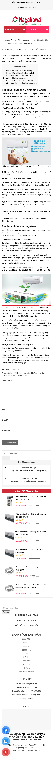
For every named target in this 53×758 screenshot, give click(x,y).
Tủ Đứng (26, 668)
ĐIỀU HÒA (38, 736)
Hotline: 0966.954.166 (27, 8)
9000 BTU (26, 639)
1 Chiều (26, 653)
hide (23, 67)
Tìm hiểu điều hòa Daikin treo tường (17, 71)
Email (5, 420)
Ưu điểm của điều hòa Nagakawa (19, 80)
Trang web (6, 430)
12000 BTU (26, 643)
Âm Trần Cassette (26, 672)
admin (9, 49)
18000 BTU (26, 646)
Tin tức (13, 40)
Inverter (26, 661)
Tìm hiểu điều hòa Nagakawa (14, 78)
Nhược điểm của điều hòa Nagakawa (21, 83)
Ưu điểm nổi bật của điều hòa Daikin (21, 73)
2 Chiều (26, 657)
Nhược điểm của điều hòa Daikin (19, 76)
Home (6, 40)
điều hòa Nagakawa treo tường (19, 230)
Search (6, 458)
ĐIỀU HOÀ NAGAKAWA (32, 734)
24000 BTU (26, 650)
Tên (4, 410)
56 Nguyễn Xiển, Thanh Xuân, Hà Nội (28, 471)
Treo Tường (26, 664)
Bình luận (7, 381)
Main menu (33, 30)
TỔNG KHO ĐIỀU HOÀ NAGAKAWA (25, 3)
